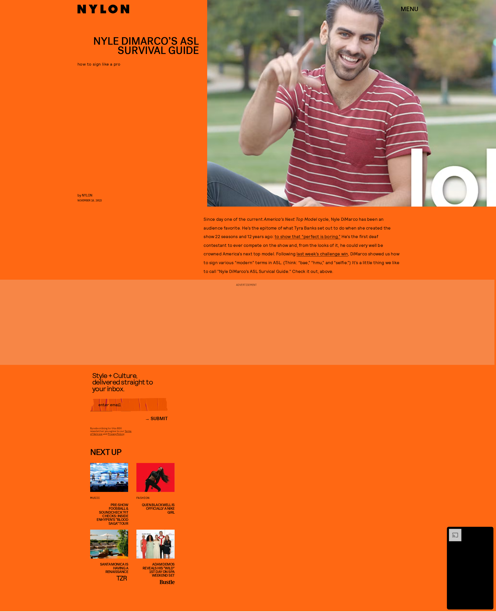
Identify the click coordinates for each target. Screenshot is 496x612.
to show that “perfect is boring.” (307, 236)
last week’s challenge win (322, 253)
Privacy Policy (116, 433)
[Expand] (452, 531)
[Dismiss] (488, 531)
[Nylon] (103, 9)
